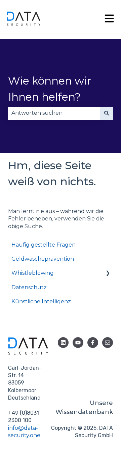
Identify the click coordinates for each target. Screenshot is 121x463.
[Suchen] (106, 113)
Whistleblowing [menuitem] (32, 273)
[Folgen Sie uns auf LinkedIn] (63, 342)
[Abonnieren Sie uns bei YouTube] (78, 342)
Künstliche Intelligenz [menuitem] (41, 301)
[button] (107, 273)
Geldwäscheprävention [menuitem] (42, 259)
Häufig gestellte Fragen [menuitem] (43, 245)
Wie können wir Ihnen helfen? (49, 88)
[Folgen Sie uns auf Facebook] (92, 342)
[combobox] (54, 113)
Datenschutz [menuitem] (29, 287)
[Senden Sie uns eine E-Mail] (107, 342)
